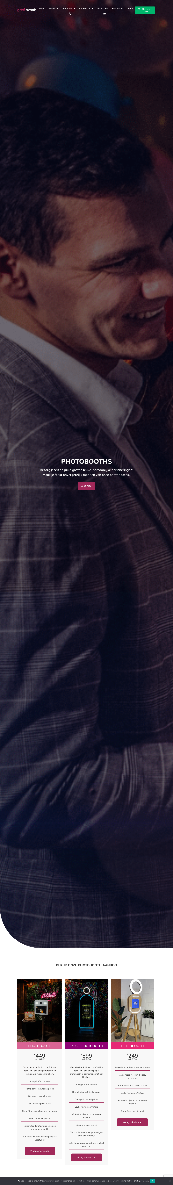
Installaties (102, 8)
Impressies (117, 8)
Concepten (67, 8)
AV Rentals (84, 8)
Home (41, 8)
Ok (153, 1181)
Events (52, 8)
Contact (130, 8)
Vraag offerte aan (39, 1151)
